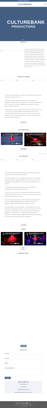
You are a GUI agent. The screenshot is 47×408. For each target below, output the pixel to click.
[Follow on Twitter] (44, 154)
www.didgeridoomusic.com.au (23, 389)
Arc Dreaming (23, 386)
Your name (7, 353)
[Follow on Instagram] (42, 154)
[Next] (45, 24)
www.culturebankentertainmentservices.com (23, 392)
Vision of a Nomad (23, 384)
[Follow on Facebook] (40, 154)
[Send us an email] (46, 154)
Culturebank (23, 4)
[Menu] (1, 4)
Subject (6, 363)
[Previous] (2, 24)
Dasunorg (25, 406)
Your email (7, 358)
